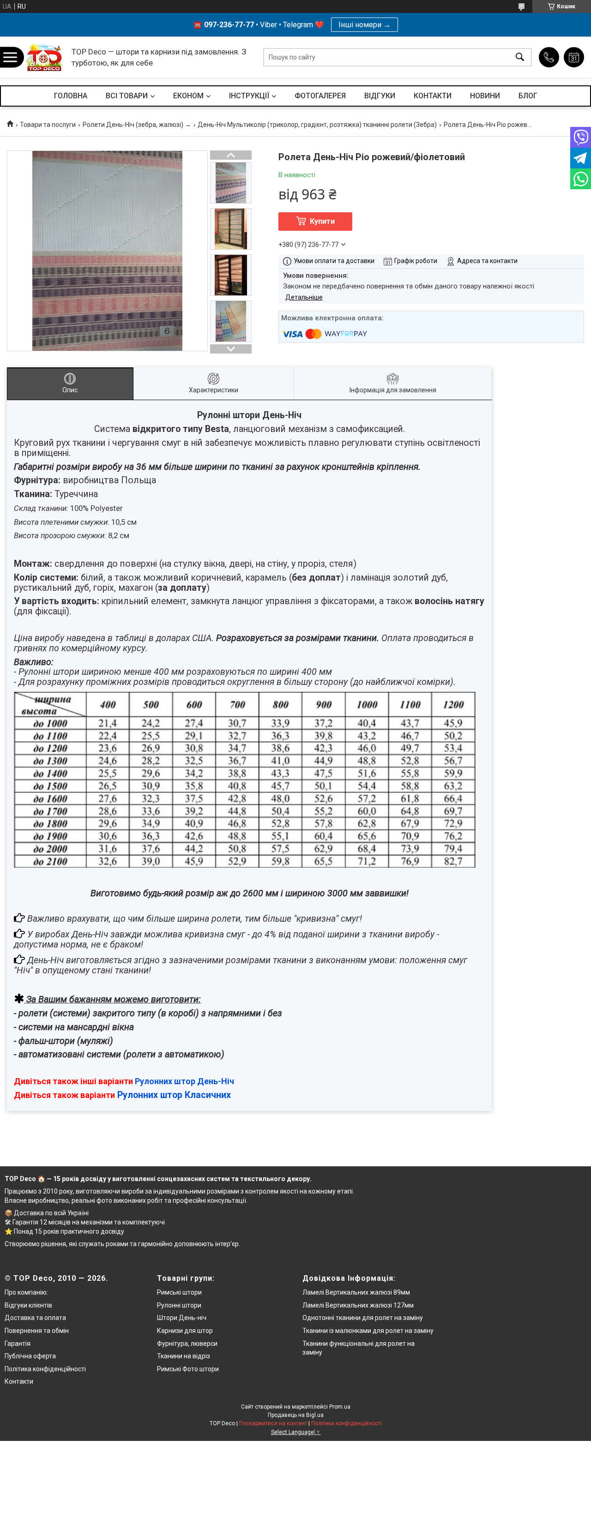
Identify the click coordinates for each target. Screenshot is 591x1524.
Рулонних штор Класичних (174, 1095)
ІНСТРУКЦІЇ (249, 95)
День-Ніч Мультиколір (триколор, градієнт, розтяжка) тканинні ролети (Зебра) (317, 124)
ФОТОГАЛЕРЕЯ (320, 95)
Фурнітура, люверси (187, 1343)
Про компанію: (26, 1292)
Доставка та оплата (35, 1317)
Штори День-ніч (181, 1317)
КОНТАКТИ (433, 95)
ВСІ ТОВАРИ (127, 95)
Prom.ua (339, 1407)
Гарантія (17, 1343)
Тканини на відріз (183, 1356)
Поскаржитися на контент (273, 1423)
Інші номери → (364, 24)
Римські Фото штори (188, 1369)
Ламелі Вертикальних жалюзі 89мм (356, 1292)
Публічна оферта (30, 1356)
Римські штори (179, 1292)
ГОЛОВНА (70, 95)
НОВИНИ (485, 95)
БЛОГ (528, 95)
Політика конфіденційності (45, 1369)
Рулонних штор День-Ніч (184, 1081)
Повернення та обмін (37, 1330)
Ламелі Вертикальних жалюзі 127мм (358, 1305)
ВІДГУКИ (379, 95)
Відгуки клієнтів (28, 1305)
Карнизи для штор (185, 1330)
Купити (322, 221)
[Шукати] (520, 57)
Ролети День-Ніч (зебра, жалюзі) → (137, 124)
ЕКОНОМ (188, 95)
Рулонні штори (179, 1305)
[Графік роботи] (574, 57)
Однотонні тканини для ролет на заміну (362, 1317)
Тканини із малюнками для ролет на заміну (368, 1330)
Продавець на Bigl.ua (296, 1415)
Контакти (19, 1381)
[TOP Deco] (45, 57)
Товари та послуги (48, 124)
